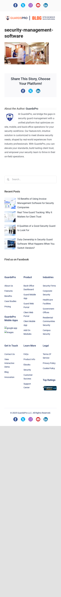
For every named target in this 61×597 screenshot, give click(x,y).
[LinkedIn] (45, 5)
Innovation (9, 377)
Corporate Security (47, 293)
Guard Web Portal (29, 305)
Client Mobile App (29, 323)
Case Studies (10, 301)
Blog (6, 372)
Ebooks (27, 364)
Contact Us (9, 354)
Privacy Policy (49, 363)
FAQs (26, 354)
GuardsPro (32, 108)
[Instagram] (30, 5)
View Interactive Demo (9, 363)
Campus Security (46, 332)
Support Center (27, 386)
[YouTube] (38, 5)
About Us (8, 286)
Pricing (7, 306)
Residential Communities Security (49, 321)
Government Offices (48, 311)
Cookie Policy (49, 368)
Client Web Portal (28, 314)
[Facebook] (15, 5)
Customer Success (28, 377)
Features (8, 291)
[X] (23, 5)
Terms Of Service (47, 356)
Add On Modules (27, 332)
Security (27, 370)
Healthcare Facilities (48, 302)
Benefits (8, 296)
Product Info (29, 359)
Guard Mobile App (30, 296)
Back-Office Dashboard (29, 288)
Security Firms (49, 286)
